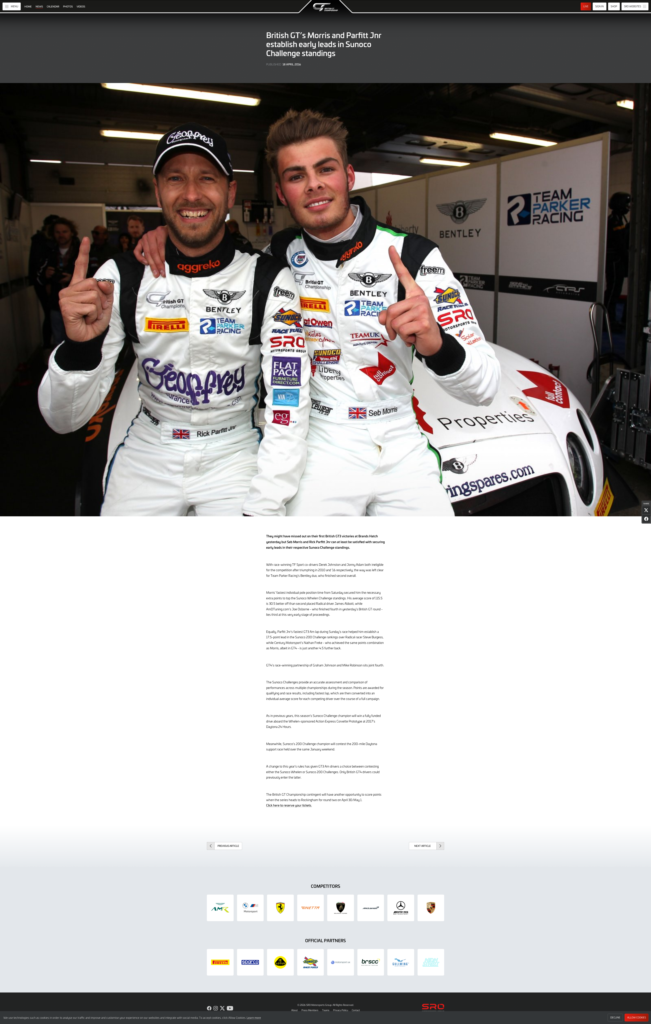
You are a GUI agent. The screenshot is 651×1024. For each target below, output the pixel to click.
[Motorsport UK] (340, 962)
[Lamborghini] (340, 908)
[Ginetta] (310, 908)
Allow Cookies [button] (636, 1017)
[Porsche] (431, 908)
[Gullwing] (400, 962)
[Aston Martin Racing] (220, 908)
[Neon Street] (431, 962)
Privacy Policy (340, 1010)
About (294, 1010)
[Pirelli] (220, 962)
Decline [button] (615, 1017)
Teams (325, 1010)
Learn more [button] (254, 1017)
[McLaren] (370, 908)
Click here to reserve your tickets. (289, 805)
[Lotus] (280, 962)
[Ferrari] (280, 908)
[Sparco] (250, 962)
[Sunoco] (310, 962)
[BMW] (250, 908)
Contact (356, 1010)
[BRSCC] (370, 962)
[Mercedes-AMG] (400, 908)
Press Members (309, 1010)
